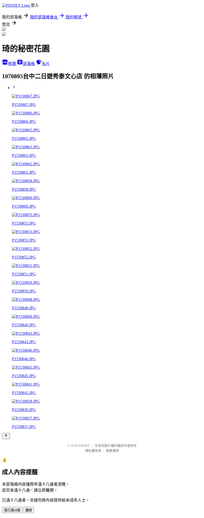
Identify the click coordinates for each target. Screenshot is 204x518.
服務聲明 (112, 450)
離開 (28, 510)
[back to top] (6, 436)
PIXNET (84, 445)
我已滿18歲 (12, 510)
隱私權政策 (93, 450)
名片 (46, 64)
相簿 (12, 64)
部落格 (29, 64)
